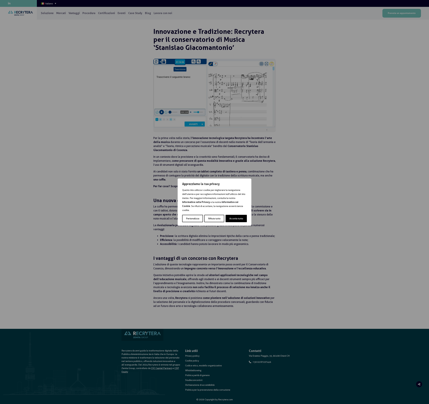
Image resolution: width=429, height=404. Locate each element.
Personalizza (192, 218)
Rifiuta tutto (214, 218)
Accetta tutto (236, 218)
